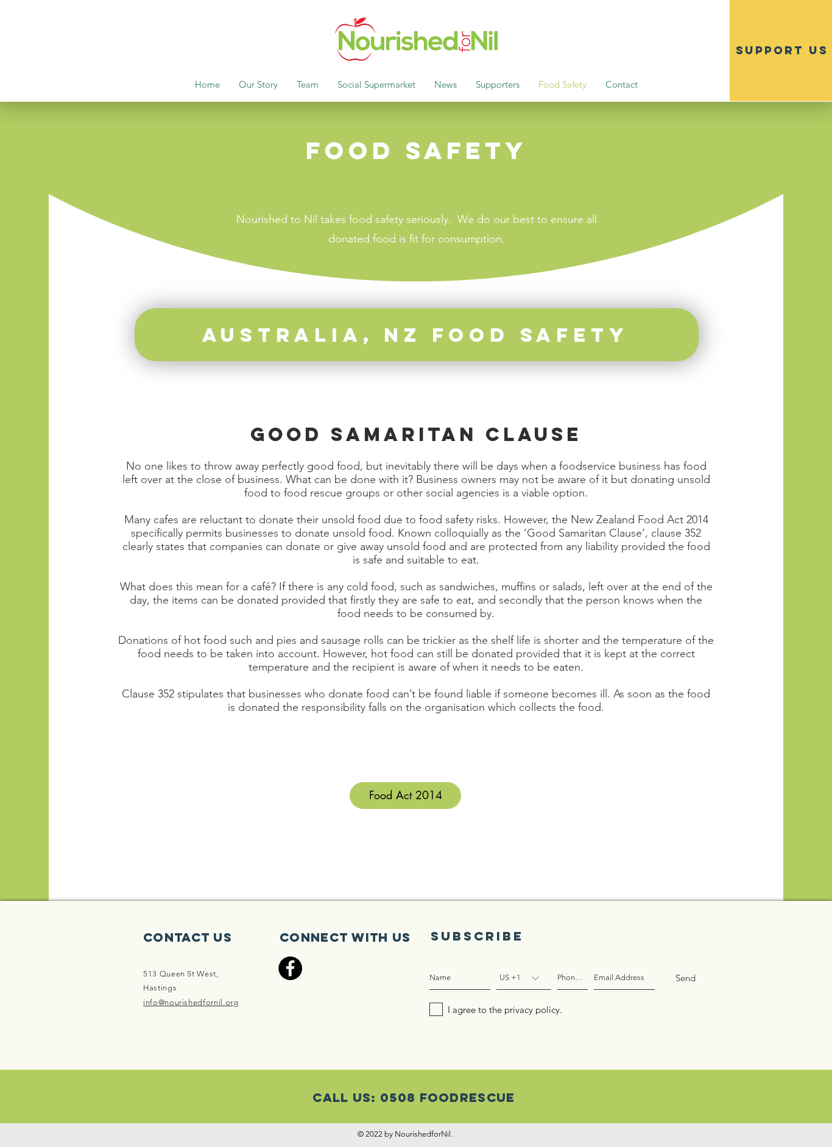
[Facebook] (290, 968)
